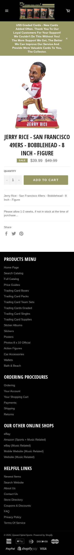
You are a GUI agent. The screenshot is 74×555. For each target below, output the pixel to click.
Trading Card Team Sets (19, 302)
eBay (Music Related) (17, 445)
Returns (9, 414)
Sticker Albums (13, 325)
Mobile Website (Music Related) (24, 451)
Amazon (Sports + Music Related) (25, 439)
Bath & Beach (12, 365)
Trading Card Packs (16, 296)
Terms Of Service (14, 522)
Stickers (9, 331)
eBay (7, 433)
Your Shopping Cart (16, 396)
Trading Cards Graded (18, 308)
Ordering (9, 385)
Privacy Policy (12, 517)
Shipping (9, 408)
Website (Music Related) (19, 457)
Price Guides (12, 284)
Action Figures (13, 348)
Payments (10, 402)
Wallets (8, 360)
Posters (8, 336)
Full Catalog (11, 278)
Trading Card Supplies (18, 319)
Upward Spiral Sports (22, 535)
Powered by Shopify (43, 535)
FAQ (6, 511)
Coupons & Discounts (17, 505)
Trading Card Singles (17, 313)
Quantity (10, 171)
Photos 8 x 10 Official (17, 342)
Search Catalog (13, 273)
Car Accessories (14, 354)
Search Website (14, 482)
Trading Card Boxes (16, 290)
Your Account (12, 391)
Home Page (11, 267)
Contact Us (11, 494)
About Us (9, 488)
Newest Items (12, 476)
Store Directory (13, 499)
